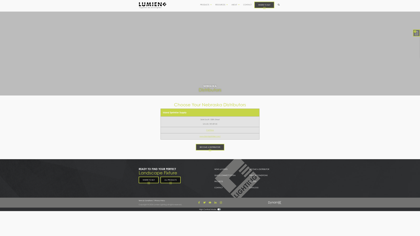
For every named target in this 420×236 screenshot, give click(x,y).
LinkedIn (215, 202)
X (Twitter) (204, 202)
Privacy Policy (160, 200)
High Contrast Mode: (10, 8)
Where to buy (264, 5)
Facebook (199, 202)
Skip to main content (10, 3)
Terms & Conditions (146, 200)
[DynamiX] (274, 202)
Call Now (210, 130)
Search (278, 5)
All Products (170, 180)
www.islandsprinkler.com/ (210, 136)
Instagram (221, 202)
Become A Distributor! (210, 147)
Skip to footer (7, 6)
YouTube (210, 202)
